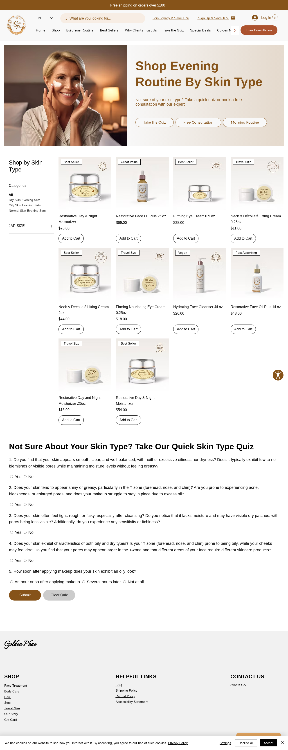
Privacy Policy (178, 743)
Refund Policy (125, 696)
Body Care (11, 691)
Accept (268, 743)
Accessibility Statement (132, 701)
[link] (274, 17)
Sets (7, 702)
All (11, 194)
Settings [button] (225, 743)
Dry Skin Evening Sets (24, 200)
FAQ (119, 685)
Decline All (245, 743)
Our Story (11, 714)
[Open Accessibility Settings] (278, 375)
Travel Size (12, 708)
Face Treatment (15, 685)
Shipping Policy (126, 690)
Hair (7, 697)
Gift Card (10, 719)
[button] (56, 30)
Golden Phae (20, 644)
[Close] (282, 742)
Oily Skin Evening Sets (25, 205)
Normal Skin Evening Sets (27, 210)
